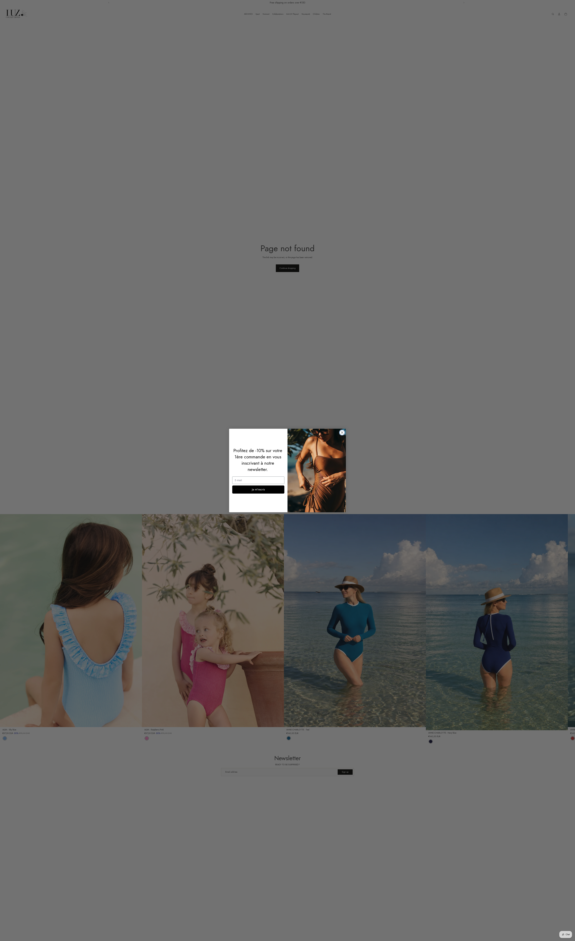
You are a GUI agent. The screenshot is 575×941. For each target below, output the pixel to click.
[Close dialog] (342, 432)
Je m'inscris (258, 489)
